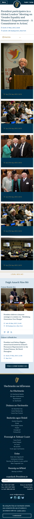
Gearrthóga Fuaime (17, 425)
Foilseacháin (17, 432)
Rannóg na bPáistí (17, 471)
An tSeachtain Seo (17, 409)
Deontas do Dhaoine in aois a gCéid (17, 461)
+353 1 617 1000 (9, 485)
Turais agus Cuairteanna (17, 449)
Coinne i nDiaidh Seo (9, 337)
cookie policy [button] (21, 510)
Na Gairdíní (17, 446)
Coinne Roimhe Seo (8, 287)
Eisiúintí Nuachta (17, 421)
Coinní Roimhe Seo (17, 411)
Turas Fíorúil (17, 440)
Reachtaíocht (17, 398)
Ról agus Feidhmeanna (17, 396)
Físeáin (17, 428)
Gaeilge (31, 2)
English (26, 2)
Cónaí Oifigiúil (17, 442)
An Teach (17, 444)
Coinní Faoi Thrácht (17, 413)
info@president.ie (19, 494)
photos (7, 37)
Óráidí (17, 423)
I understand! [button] (17, 515)
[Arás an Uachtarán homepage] (17, 380)
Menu (4, 2)
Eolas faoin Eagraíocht (17, 457)
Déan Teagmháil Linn (17, 463)
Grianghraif (17, 430)
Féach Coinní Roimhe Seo (17, 366)
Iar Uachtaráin (17, 401)
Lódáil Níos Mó (17, 274)
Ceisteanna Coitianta (17, 459)
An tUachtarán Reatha (17, 394)
